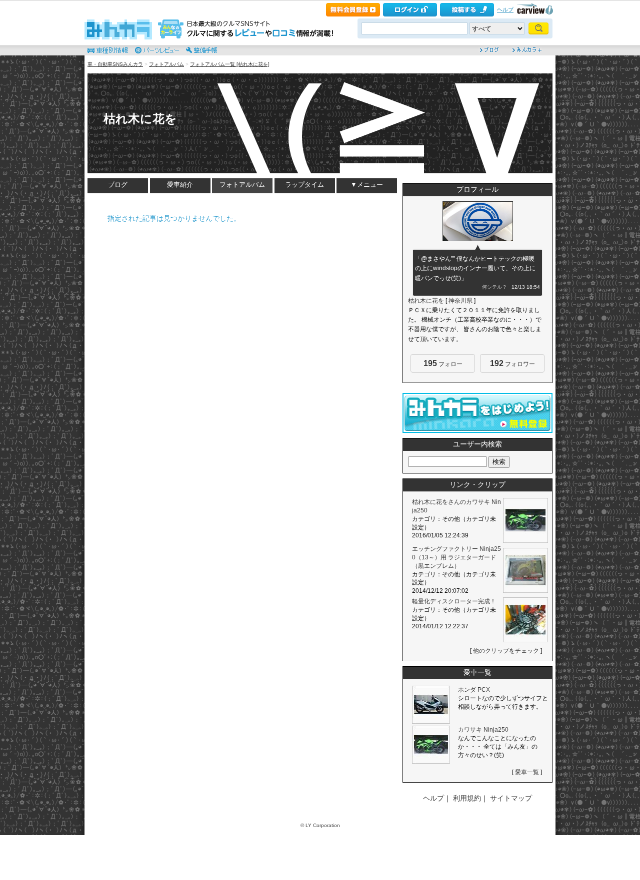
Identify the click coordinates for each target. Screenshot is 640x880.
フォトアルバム (166, 64)
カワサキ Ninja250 (483, 729)
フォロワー (512, 363)
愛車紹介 (180, 184)
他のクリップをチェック (506, 650)
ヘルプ (505, 9)
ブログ (118, 184)
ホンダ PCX (474, 689)
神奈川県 (460, 300)
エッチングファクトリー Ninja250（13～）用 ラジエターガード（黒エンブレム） (456, 557)
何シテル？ (494, 287)
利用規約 (467, 798)
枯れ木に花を (140, 118)
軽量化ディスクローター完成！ (454, 601)
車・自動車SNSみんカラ (115, 64)
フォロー (443, 363)
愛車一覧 (527, 772)
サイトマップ (511, 798)
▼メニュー (366, 184)
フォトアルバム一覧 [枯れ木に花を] (230, 64)
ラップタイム (304, 184)
